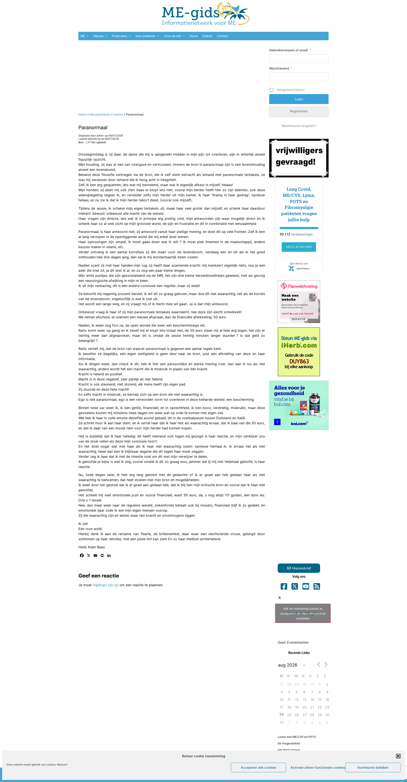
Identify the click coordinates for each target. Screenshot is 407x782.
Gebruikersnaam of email (290, 50)
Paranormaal (92, 128)
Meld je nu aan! (299, 247)
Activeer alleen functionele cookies (316, 767)
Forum (194, 36)
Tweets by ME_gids (302, 613)
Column (118, 114)
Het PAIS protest (289, 750)
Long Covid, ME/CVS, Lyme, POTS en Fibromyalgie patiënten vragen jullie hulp (299, 204)
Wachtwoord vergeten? (299, 126)
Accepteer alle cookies (258, 767)
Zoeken (207, 36)
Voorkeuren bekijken (373, 767)
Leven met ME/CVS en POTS (297, 737)
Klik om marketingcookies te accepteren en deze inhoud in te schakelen (302, 613)
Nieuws (98, 36)
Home (82, 114)
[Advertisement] (171, 74)
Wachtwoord (280, 68)
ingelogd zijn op (105, 585)
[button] (398, 756)
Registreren (299, 111)
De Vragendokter (289, 743)
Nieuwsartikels (99, 114)
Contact (222, 36)
